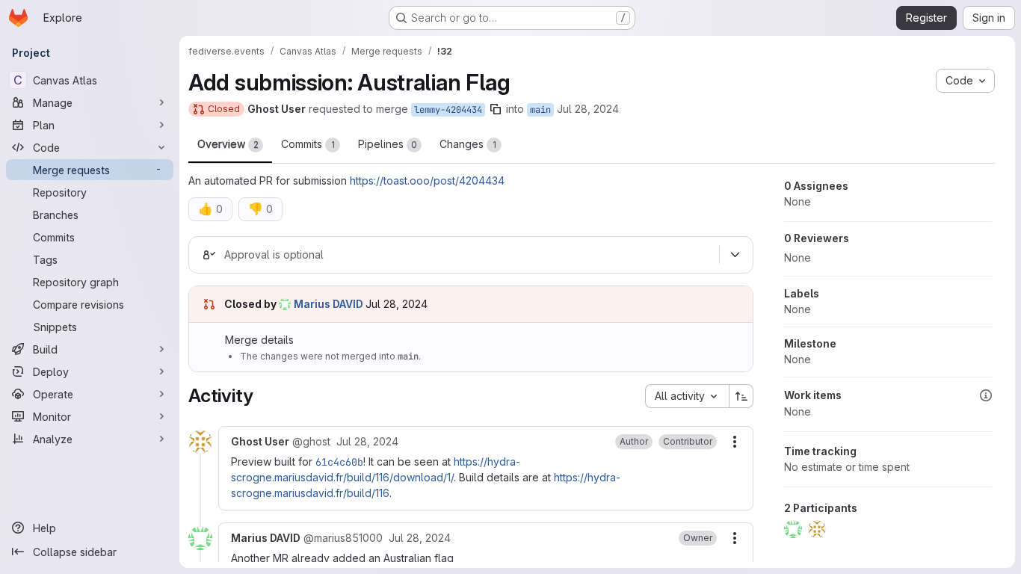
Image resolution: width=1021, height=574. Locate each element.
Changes (467, 144)
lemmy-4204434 (448, 110)
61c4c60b (339, 462)
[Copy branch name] (496, 109)
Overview (228, 144)
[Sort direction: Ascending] (741, 396)
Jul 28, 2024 (588, 108)
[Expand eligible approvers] (735, 255)
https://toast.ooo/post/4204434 (427, 180)
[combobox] (687, 396)
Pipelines (387, 144)
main (540, 110)
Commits (308, 144)
